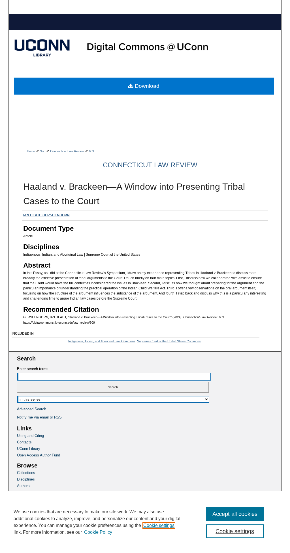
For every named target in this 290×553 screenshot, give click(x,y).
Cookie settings (158, 525)
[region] (145, 522)
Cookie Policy (98, 532)
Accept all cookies (234, 514)
